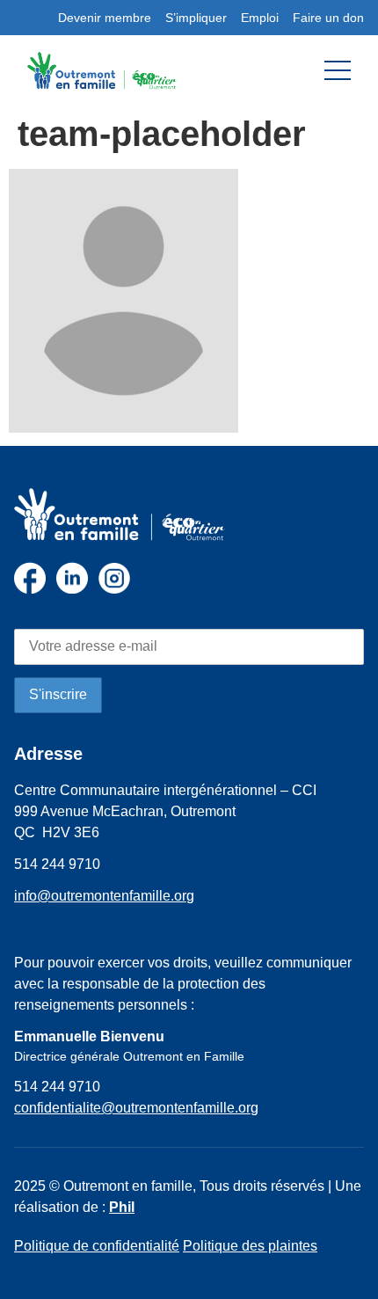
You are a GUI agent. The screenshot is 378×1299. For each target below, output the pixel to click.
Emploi (260, 18)
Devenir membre (104, 18)
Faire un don (328, 18)
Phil (121, 1207)
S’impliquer (196, 18)
